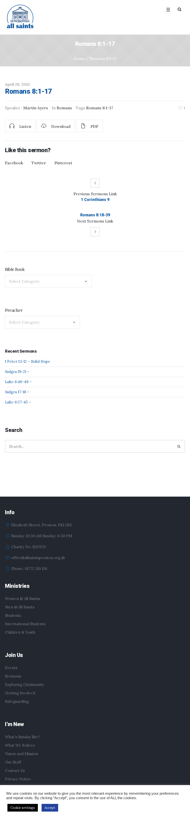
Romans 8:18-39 (95, 215)
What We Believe (20, 745)
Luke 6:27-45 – (18, 402)
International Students (25, 623)
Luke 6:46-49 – (18, 381)
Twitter (38, 162)
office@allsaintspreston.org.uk (38, 557)
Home (79, 58)
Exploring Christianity (24, 684)
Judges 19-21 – (17, 371)
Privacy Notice (18, 779)
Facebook (14, 162)
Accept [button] (50, 808)
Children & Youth (20, 632)
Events (11, 667)
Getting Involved (20, 693)
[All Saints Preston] (20, 17)
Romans (64, 107)
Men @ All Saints (19, 607)
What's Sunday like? (22, 736)
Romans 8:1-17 (99, 107)
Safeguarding (17, 701)
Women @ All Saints (22, 598)
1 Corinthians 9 (95, 199)
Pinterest (63, 162)
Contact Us (15, 770)
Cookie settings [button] (22, 808)
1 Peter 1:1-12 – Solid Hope (27, 361)
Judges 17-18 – (17, 392)
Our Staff (13, 762)
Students (13, 615)
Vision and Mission (21, 753)
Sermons (13, 676)
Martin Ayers (35, 107)
